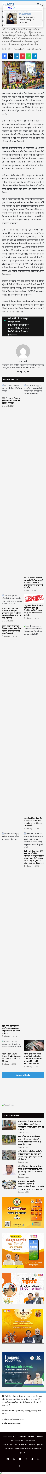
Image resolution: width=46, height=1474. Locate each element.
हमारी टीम (23, 1452)
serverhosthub (29, 1440)
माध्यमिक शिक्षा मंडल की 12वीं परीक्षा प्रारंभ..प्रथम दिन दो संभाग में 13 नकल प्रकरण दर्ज (33, 822)
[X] (24, 371)
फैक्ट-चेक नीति (19, 1448)
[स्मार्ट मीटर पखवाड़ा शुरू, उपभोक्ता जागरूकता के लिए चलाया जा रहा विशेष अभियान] (12, 927)
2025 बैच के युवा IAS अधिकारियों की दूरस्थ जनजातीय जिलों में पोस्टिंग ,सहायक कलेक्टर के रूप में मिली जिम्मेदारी (11, 613)
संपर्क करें (6, 1444)
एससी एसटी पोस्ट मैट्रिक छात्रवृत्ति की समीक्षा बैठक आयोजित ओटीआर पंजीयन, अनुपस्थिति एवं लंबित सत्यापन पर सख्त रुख (34, 1059)
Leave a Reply (23, 1074)
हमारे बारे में (13, 1444)
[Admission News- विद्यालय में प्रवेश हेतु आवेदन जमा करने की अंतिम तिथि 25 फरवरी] (12, 1045)
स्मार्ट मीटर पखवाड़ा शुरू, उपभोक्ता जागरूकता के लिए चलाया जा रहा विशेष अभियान (11, 1029)
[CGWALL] (8, 4)
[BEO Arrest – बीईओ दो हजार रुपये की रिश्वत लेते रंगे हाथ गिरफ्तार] (12, 390)
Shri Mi (7, 49)
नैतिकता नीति (9, 1448)
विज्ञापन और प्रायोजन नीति (33, 1448)
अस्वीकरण (32, 1444)
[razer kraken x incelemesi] (23, 1473)
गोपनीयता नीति (23, 1444)
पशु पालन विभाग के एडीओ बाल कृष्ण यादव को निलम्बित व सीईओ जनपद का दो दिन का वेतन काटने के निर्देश (33, 610)
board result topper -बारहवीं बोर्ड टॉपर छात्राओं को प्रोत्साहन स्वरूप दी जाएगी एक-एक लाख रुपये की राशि (33, 583)
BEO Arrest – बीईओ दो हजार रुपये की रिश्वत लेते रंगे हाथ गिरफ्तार (11, 400)
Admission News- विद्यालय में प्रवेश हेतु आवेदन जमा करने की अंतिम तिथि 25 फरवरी (12, 1057)
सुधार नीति (40, 1444)
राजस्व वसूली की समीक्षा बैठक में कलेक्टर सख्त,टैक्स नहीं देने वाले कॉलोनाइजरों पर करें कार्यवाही (11, 629)
